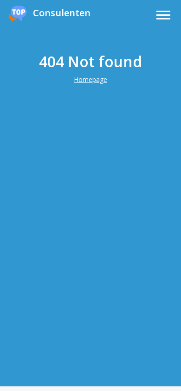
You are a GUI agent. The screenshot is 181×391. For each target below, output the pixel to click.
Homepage (90, 79)
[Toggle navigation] (163, 16)
